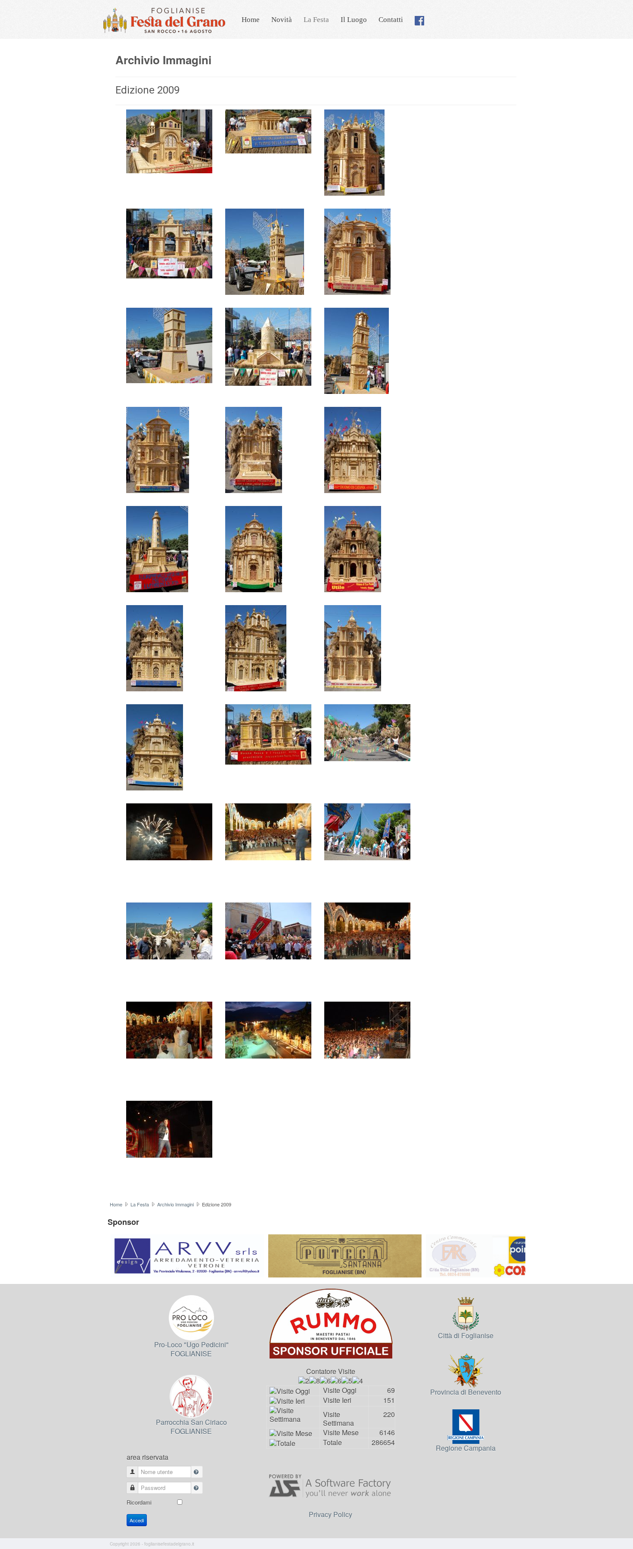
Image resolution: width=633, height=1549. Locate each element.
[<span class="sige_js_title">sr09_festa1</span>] (367, 732)
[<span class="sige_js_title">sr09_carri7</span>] (352, 647)
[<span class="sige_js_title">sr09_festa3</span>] (169, 930)
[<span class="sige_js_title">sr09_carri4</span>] (352, 548)
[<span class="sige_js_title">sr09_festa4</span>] (268, 930)
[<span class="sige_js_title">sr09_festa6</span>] (169, 1029)
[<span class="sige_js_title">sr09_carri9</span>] (268, 733)
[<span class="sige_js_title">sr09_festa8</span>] (367, 1029)
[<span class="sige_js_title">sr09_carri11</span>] (354, 151)
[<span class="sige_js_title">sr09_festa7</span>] (268, 1029)
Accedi (137, 1520)
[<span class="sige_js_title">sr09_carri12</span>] (169, 242)
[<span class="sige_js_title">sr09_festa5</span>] (367, 930)
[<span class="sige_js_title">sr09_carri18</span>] (157, 449)
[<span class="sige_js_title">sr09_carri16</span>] (268, 346)
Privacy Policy (330, 1514)
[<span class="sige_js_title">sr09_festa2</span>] (367, 831)
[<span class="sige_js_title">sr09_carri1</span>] (169, 140)
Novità (281, 20)
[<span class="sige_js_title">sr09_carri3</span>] (253, 548)
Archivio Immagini (175, 1204)
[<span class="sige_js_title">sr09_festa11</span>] (268, 831)
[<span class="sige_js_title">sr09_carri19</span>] (253, 449)
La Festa (316, 20)
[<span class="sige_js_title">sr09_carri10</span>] (268, 130)
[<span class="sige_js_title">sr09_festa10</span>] (169, 831)
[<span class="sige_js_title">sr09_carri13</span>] (264, 251)
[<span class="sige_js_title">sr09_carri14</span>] (357, 251)
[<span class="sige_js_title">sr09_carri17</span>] (356, 350)
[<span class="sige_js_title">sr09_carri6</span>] (255, 647)
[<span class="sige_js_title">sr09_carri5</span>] (154, 647)
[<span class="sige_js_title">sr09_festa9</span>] (169, 1128)
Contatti (391, 20)
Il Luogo (354, 20)
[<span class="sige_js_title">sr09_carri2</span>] (352, 449)
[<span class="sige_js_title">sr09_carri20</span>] (157, 548)
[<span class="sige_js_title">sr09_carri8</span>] (154, 746)
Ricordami (139, 1502)
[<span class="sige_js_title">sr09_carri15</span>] (169, 345)
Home (251, 20)
